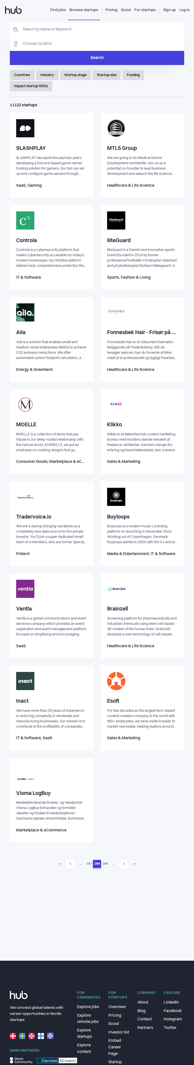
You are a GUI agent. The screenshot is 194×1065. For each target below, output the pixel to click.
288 (97, 863)
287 (89, 863)
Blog (141, 1011)
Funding (133, 75)
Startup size (106, 75)
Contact (144, 1019)
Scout (113, 1024)
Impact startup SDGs (31, 86)
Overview (117, 1007)
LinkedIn (171, 1003)
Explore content (84, 1048)
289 (105, 863)
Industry (47, 75)
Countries (22, 75)
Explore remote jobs (88, 1019)
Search (97, 58)
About (142, 1003)
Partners (145, 1028)
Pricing (114, 1016)
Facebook (173, 1011)
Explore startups (84, 1033)
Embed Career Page (114, 1047)
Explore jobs (88, 1007)
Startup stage (75, 75)
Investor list (118, 1032)
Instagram (173, 1019)
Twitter (170, 1028)
